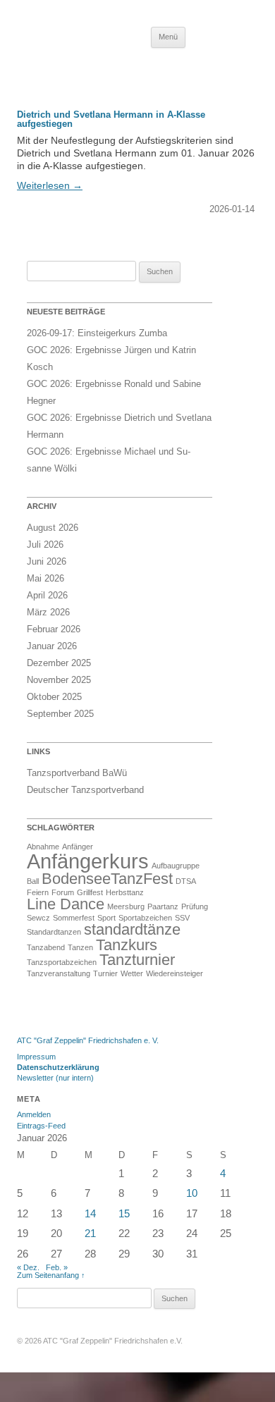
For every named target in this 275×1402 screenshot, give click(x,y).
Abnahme (43, 846)
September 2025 (60, 713)
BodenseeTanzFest (107, 878)
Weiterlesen (49, 185)
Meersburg (126, 906)
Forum (62, 892)
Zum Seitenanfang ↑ (51, 1275)
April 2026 (47, 595)
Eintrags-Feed (41, 1125)
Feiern (38, 892)
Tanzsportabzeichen (62, 962)
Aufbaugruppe (176, 865)
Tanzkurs (126, 945)
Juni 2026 (46, 561)
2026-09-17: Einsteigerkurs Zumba (97, 333)
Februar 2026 (53, 629)
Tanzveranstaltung (58, 973)
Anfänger (77, 846)
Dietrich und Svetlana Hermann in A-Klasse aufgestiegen (111, 119)
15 (124, 1213)
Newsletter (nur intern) (55, 1078)
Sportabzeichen (145, 918)
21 (90, 1233)
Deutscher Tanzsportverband (85, 790)
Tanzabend (46, 947)
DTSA (186, 881)
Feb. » (57, 1267)
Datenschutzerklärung (58, 1067)
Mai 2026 (45, 578)
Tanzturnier (137, 960)
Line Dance (65, 904)
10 (191, 1193)
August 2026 (52, 527)
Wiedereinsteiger (174, 973)
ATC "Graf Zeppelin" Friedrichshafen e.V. (113, 1340)
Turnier (105, 973)
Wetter (132, 973)
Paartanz (162, 906)
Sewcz (38, 918)
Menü (168, 36)
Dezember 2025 (59, 663)
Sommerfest (73, 918)
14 (90, 1213)
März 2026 (48, 612)
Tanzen (80, 947)
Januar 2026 (52, 646)
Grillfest (90, 892)
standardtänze (132, 929)
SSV (182, 918)
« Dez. (28, 1267)
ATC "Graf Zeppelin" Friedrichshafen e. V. (88, 1040)
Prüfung (194, 906)
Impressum (36, 1056)
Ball (33, 881)
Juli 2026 (45, 544)
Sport (106, 918)
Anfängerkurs (88, 861)
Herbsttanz (125, 892)
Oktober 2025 (54, 696)
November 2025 (59, 680)
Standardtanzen (54, 932)
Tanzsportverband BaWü (77, 773)
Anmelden (34, 1114)
